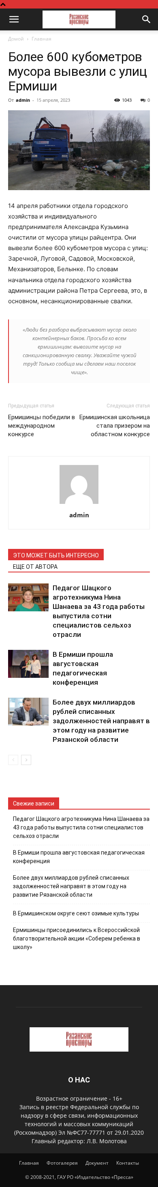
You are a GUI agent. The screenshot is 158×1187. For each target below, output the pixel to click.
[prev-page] (13, 760)
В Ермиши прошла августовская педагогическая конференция (79, 856)
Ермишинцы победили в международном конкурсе (41, 426)
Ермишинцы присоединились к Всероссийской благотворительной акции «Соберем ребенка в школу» (76, 938)
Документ (97, 1162)
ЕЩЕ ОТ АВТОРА (35, 567)
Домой (16, 38)
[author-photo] (79, 503)
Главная (41, 38)
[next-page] (26, 760)
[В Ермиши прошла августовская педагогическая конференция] (28, 664)
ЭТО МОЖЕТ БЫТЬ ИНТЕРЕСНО (56, 555)
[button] (14, 19)
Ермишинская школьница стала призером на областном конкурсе (114, 426)
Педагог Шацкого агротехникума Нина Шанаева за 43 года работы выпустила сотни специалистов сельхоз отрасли (81, 827)
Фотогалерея (62, 1162)
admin (23, 100)
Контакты (127, 1162)
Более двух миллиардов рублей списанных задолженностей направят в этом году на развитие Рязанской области (101, 720)
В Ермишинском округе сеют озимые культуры (76, 913)
